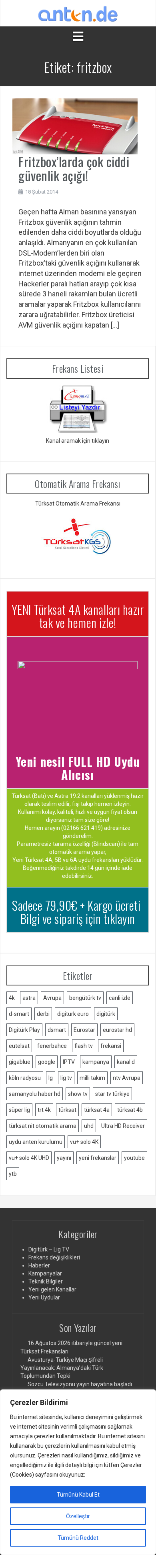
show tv (78, 1094)
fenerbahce (52, 1046)
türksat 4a (97, 1110)
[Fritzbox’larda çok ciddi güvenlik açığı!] (75, 126)
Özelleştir (78, 1516)
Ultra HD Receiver (123, 1126)
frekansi (110, 1046)
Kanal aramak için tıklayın (77, 441)
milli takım (92, 1078)
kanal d (126, 1062)
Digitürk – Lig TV (48, 1249)
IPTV (69, 1062)
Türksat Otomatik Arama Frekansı (77, 503)
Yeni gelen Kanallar (52, 1289)
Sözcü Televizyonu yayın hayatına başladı (80, 1384)
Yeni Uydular (44, 1297)
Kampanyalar (45, 1273)
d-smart (19, 1014)
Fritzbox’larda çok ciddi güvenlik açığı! (73, 168)
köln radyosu (25, 1078)
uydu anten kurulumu (35, 1142)
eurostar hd (117, 1030)
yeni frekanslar (97, 1158)
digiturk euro (73, 1014)
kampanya (95, 1062)
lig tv (66, 1078)
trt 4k (44, 1110)
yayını (64, 1158)
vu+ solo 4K (84, 1142)
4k (12, 998)
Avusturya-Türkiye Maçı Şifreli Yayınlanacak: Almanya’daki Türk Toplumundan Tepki (61, 1368)
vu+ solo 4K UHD (29, 1158)
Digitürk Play (24, 1030)
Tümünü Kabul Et (78, 1494)
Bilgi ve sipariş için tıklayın (77, 918)
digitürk (105, 1014)
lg (50, 1078)
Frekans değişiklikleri (54, 1257)
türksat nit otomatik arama (42, 1126)
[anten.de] (78, 12)
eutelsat (19, 1046)
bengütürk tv (85, 998)
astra (29, 998)
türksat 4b (130, 1110)
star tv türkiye (112, 1094)
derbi (43, 1014)
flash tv (83, 1046)
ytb (13, 1174)
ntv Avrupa (126, 1078)
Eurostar (84, 1030)
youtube (134, 1158)
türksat (67, 1110)
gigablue (19, 1062)
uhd (89, 1126)
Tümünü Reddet (78, 1538)
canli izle (119, 998)
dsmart (57, 1030)
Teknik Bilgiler (45, 1281)
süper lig (19, 1110)
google (46, 1062)
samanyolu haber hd (34, 1094)
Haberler (39, 1265)
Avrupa (52, 998)
